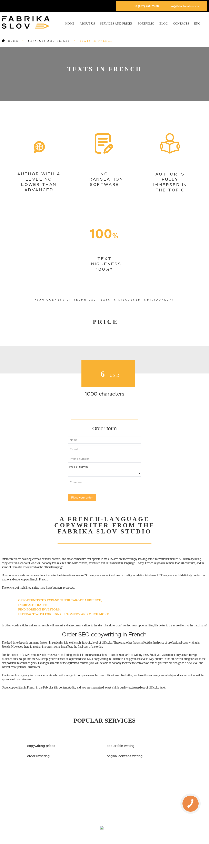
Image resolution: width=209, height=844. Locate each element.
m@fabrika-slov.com (185, 6)
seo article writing (120, 746)
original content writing (124, 756)
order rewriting (38, 756)
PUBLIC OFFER (132, 811)
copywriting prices (41, 746)
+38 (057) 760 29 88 (145, 6)
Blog (163, 23)
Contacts (181, 23)
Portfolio (146, 23)
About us (87, 23)
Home (69, 23)
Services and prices (116, 23)
